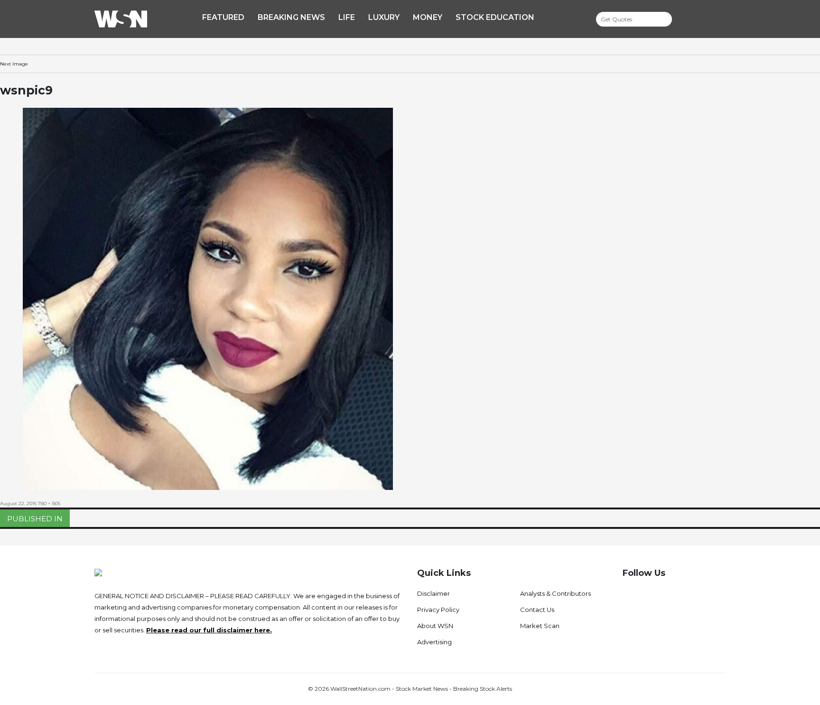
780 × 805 (49, 503)
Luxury (384, 17)
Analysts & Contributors (555, 593)
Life (346, 17)
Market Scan (539, 626)
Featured (223, 17)
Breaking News (291, 17)
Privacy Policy (438, 609)
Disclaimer (433, 593)
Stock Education (495, 17)
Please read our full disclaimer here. (209, 630)
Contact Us (537, 609)
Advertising (434, 642)
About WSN (435, 626)
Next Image (14, 63)
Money (427, 17)
